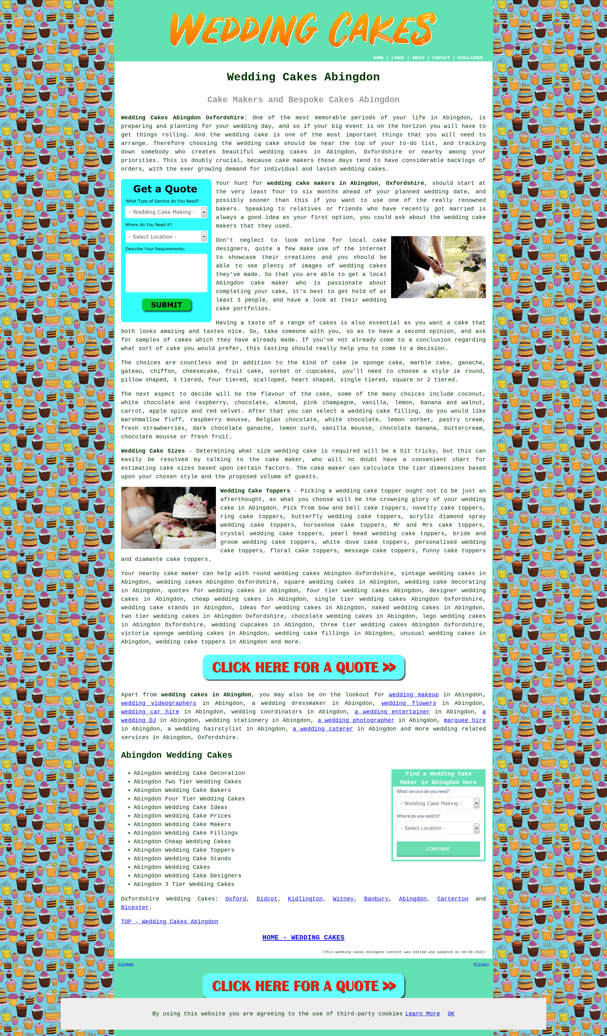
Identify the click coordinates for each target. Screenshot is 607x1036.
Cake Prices (212, 816)
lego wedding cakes (454, 616)
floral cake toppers (303, 551)
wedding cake (246, 135)
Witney (343, 899)
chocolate (250, 402)
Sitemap (125, 964)
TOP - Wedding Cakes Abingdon (169, 922)
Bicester (135, 907)
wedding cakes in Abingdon (206, 695)
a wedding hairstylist (205, 729)
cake (173, 348)
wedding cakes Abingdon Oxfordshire (216, 582)
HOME (378, 57)
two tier (135, 616)
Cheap (173, 841)
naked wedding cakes (405, 608)
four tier (322, 590)
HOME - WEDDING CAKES (303, 937)
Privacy (481, 964)
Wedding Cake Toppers (255, 491)
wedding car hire (150, 712)
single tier (334, 599)
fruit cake (243, 371)
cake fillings (326, 633)
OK (451, 1014)
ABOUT (418, 57)
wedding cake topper (369, 491)
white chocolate (352, 420)
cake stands (169, 608)
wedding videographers (158, 703)
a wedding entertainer (392, 712)
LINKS (397, 57)
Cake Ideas (210, 807)
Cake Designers (217, 876)
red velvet (223, 411)
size (264, 451)
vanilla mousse (347, 428)
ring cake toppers (251, 516)
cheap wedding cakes (226, 599)
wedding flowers (409, 703)
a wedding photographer (356, 720)
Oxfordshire (140, 899)
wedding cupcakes (240, 625)
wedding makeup (413, 695)
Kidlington (305, 899)
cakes (328, 323)
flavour (273, 394)
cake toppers (204, 642)
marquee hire (465, 720)
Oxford (235, 899)
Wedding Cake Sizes (153, 451)
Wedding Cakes (190, 899)
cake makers (294, 160)
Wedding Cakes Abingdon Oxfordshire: (184, 118)
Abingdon (413, 899)
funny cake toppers (454, 551)
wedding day (252, 126)
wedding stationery (236, 720)
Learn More (422, 1014)
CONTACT (441, 57)
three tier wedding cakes (363, 625)
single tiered (362, 380)
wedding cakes (283, 152)
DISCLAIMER (470, 57)
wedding (474, 590)
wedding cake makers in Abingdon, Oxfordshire (345, 183)
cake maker (283, 459)
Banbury (376, 899)
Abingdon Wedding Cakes (176, 755)
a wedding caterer (323, 729)
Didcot (267, 899)
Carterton (453, 899)
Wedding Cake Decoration (205, 773)
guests (305, 477)
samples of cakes (163, 340)
